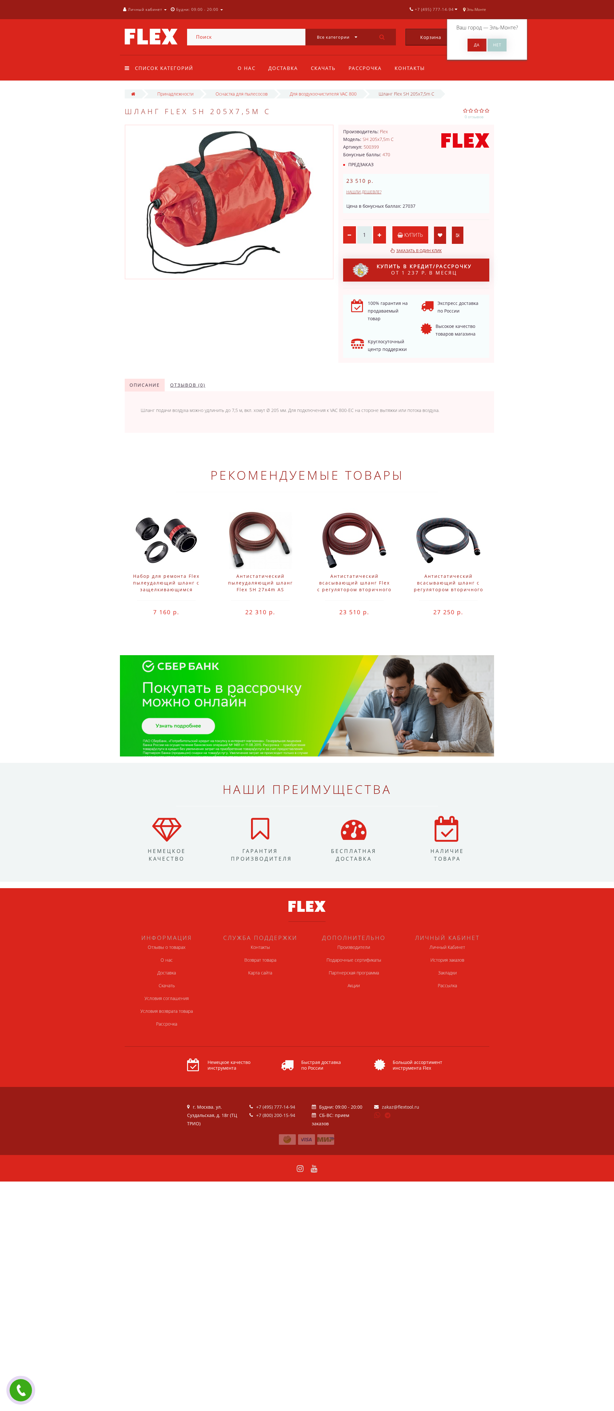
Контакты (410, 68)
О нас (247, 68)
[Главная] (133, 94)
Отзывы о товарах (166, 947)
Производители (353, 947)
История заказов (447, 960)
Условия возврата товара (166, 1011)
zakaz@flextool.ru (400, 1107)
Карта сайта (260, 973)
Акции (354, 985)
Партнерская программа (354, 973)
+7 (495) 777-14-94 (275, 1107)
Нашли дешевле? (364, 192)
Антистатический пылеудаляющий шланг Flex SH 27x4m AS (260, 583)
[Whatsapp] (377, 1114)
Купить (413, 234)
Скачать (323, 68)
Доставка (283, 68)
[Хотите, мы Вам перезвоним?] (20, 1390)
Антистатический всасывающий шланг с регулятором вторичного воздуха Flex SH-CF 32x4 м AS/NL (448, 589)
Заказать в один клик (419, 250)
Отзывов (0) (187, 385)
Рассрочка (365, 68)
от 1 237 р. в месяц (424, 269)
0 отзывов (474, 117)
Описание (145, 385)
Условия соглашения (167, 998)
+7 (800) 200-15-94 (275, 1115)
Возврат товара (260, 960)
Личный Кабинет (447, 947)
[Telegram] (388, 1116)
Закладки (447, 973)
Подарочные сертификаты (354, 960)
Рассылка (447, 985)
